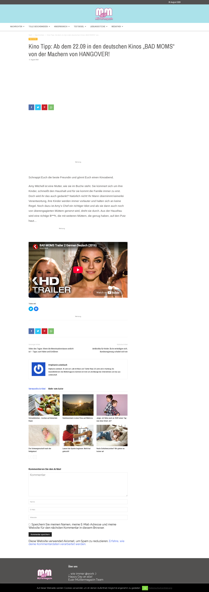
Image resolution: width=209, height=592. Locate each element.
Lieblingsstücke (97, 26)
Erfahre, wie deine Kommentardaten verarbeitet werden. (76, 542)
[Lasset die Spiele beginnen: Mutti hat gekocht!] (78, 435)
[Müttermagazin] (104, 14)
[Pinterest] (44, 107)
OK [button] (145, 588)
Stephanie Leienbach (57, 364)
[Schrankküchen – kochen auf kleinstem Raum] (44, 405)
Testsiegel (79, 26)
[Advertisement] (104, 83)
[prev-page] (30, 457)
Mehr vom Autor (55, 388)
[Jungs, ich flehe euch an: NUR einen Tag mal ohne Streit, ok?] (112, 405)
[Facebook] (31, 107)
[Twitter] (38, 107)
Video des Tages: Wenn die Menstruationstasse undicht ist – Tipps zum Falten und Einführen (51, 350)
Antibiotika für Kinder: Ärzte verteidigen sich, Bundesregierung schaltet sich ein (110, 350)
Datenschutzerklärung (160, 588)
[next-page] (35, 457)
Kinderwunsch (60, 26)
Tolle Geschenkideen (38, 26)
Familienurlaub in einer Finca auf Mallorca (78, 418)
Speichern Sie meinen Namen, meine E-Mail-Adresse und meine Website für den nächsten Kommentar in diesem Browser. (72, 526)
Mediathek (116, 26)
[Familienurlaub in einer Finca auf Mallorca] (78, 405)
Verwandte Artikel (37, 388)
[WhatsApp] (51, 107)
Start (30, 35)
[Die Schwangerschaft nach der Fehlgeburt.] (44, 435)
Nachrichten (16, 26)
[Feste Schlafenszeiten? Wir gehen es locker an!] (112, 435)
